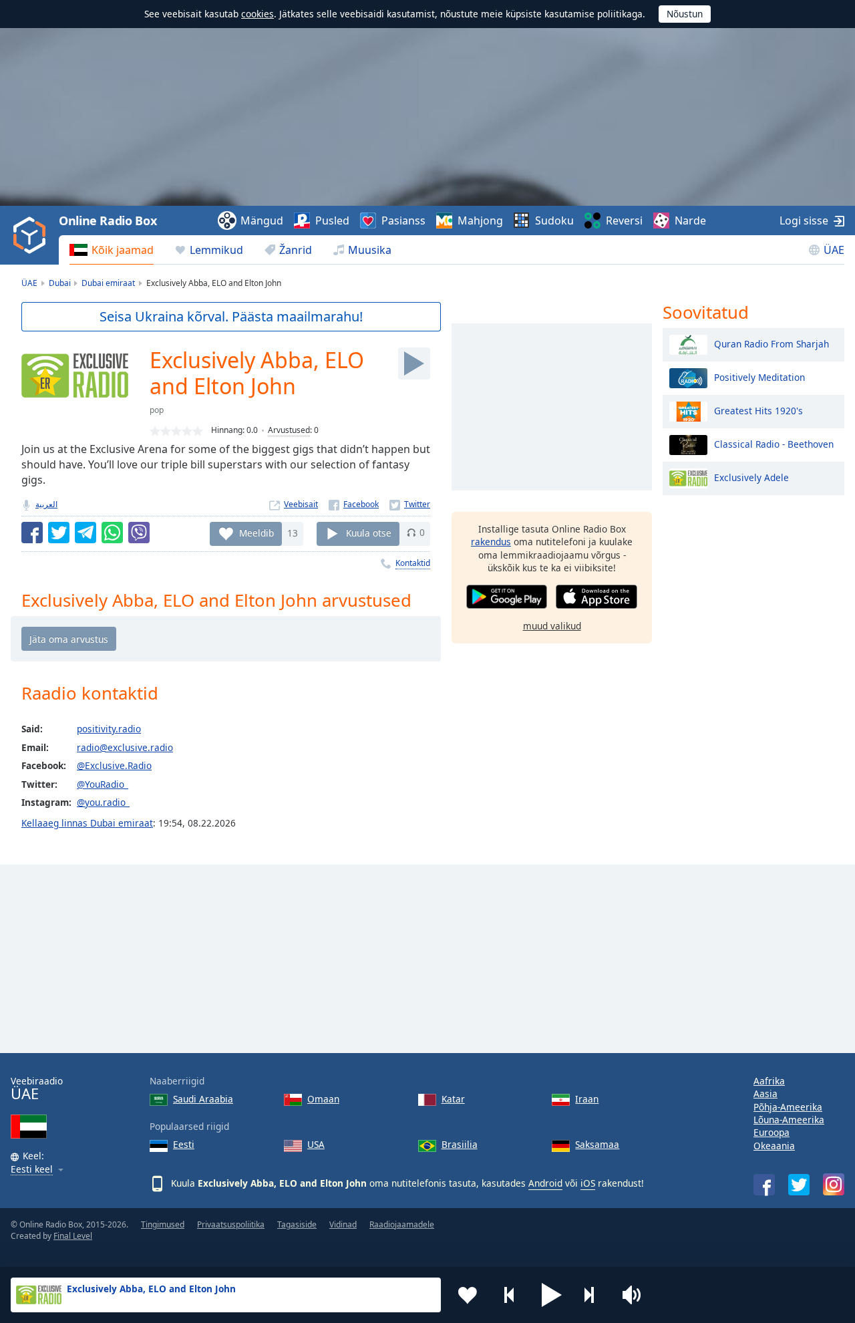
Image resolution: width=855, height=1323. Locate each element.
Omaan (323, 1098)
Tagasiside (297, 1224)
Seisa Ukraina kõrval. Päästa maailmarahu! (231, 316)
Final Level (72, 1235)
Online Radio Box (107, 220)
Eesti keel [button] (32, 1169)
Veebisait (301, 504)
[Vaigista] (636, 1295)
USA (316, 1144)
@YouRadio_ (102, 784)
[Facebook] (354, 504)
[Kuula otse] (414, 363)
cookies (257, 13)
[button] (552, 1295)
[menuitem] (111, 250)
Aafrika (769, 1080)
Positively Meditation (759, 376)
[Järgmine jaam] (594, 1295)
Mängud (261, 220)
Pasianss (403, 220)
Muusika (369, 250)
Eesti (183, 1144)
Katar (453, 1098)
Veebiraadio (37, 1088)
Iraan (586, 1098)
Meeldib (256, 532)
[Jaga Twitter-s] (58, 532)
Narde (690, 220)
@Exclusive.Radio (114, 765)
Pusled (332, 220)
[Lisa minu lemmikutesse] (468, 1295)
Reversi (624, 220)
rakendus (491, 541)
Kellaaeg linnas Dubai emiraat (87, 823)
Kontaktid (412, 563)
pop (157, 410)
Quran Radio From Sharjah (771, 343)
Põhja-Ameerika (787, 1106)
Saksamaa (597, 1144)
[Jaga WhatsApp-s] (112, 532)
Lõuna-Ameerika (788, 1119)
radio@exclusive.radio (125, 747)
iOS (587, 1183)
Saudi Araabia (203, 1098)
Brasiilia (460, 1144)
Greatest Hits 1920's (758, 410)
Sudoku (554, 220)
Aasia (765, 1093)
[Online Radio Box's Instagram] (833, 1184)
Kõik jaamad (123, 250)
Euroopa (771, 1132)
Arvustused (289, 430)
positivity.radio (109, 728)
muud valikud (552, 625)
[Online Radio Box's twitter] (799, 1184)
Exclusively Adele (751, 476)
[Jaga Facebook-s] (32, 532)
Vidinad (343, 1224)
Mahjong (480, 220)
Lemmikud (216, 250)
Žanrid (295, 250)
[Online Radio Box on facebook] (764, 1184)
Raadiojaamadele (401, 1224)
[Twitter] (409, 504)
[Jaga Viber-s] (139, 532)
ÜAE (834, 250)
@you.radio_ (103, 802)
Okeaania (774, 1145)
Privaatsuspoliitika (231, 1224)
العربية (46, 504)
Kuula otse (368, 532)
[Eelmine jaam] (510, 1295)
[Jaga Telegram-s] (85, 532)
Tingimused (162, 1224)
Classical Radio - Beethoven (774, 443)
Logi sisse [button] (804, 220)
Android (545, 1183)
